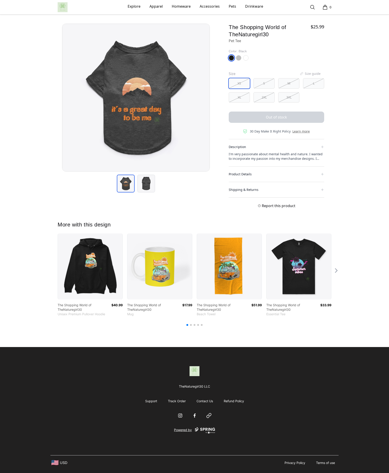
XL (239, 97)
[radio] (239, 83)
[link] (90, 266)
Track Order (177, 401)
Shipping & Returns (243, 189)
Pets (232, 6)
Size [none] (232, 73)
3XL (289, 97)
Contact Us (205, 401)
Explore (134, 6)
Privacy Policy (295, 463)
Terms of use (325, 463)
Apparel (156, 6)
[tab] (125, 183)
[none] (310, 73)
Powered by (183, 430)
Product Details (240, 174)
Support (151, 401)
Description (237, 147)
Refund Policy (234, 401)
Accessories (210, 6)
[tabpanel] (136, 97)
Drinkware (254, 6)
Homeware (181, 6)
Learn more (301, 131)
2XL (264, 97)
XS (239, 83)
